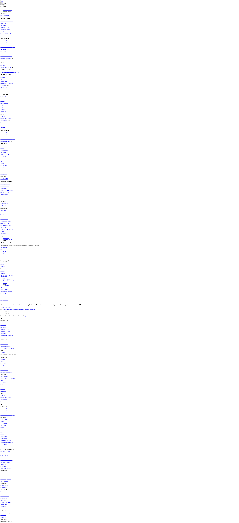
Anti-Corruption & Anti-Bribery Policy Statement (10, 474)
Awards (2, 216)
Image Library (3, 500)
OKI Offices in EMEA (5, 192)
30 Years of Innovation (4, 186)
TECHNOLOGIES (5, 49)
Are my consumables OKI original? (7, 348)
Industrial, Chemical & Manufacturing (7, 98)
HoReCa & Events (4, 103)
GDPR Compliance (4, 481)
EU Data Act (3, 156)
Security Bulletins (3, 174)
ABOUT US (4, 179)
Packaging (2, 77)
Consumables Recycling (5, 44)
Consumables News (4, 42)
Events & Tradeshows (4, 496)
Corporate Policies (4, 472)
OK (1, 249)
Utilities (2, 122)
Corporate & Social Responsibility (7, 190)
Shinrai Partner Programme (5, 196)
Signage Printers (3, 35)
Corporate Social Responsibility (6, 460)
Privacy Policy (3, 508)
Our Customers (3, 188)
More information (3, 247)
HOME (4, 251)
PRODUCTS (4, 16)
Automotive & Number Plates (6, 92)
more (1, 198)
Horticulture (2, 107)
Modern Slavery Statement (5, 479)
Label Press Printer (4, 96)
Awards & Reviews (4, 498)
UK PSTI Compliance (4, 154)
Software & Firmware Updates (6, 172)
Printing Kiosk (3, 111)
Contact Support (3, 167)
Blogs (1, 212)
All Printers (2, 65)
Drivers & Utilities (4, 146)
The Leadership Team (4, 455)
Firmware (2, 148)
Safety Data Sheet (4, 150)
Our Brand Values (4, 203)
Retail (1, 105)
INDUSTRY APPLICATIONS (9, 72)
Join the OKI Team (4, 194)
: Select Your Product (7, 275)
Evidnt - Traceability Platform (6, 56)
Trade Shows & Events (5, 214)
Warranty (2, 163)
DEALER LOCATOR (7, 10)
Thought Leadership (4, 219)
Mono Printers (3, 23)
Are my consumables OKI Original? (7, 47)
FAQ (1, 161)
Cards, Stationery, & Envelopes (6, 83)
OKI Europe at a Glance (5, 184)
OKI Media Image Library (5, 225)
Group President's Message (5, 221)
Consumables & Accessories (6, 40)
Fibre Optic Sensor (4, 51)
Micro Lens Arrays (4, 54)
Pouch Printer (3, 367)
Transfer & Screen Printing (5, 363)
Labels (1, 79)
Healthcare (2, 109)
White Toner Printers (4, 27)
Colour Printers (6, 254)
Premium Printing (3, 120)
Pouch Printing (3, 85)
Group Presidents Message (5, 502)
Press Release (3, 210)
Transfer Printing (3, 81)
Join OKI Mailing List (4, 223)
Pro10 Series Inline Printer (5, 58)
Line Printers (3, 25)
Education (2, 101)
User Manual (3, 152)
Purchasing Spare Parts (5, 141)
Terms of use (3, 506)
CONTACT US (6, 8)
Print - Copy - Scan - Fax (5, 87)
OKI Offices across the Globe (6, 457)
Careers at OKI (3, 464)
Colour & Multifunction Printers (6, 21)
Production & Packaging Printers (6, 33)
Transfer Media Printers (5, 29)
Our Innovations (3, 205)
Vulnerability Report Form (5, 169)
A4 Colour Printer (4, 89)
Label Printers (3, 31)
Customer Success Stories (5, 67)
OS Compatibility (3, 165)
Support (4, 252)
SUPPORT (3, 127)
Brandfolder (2, 116)
